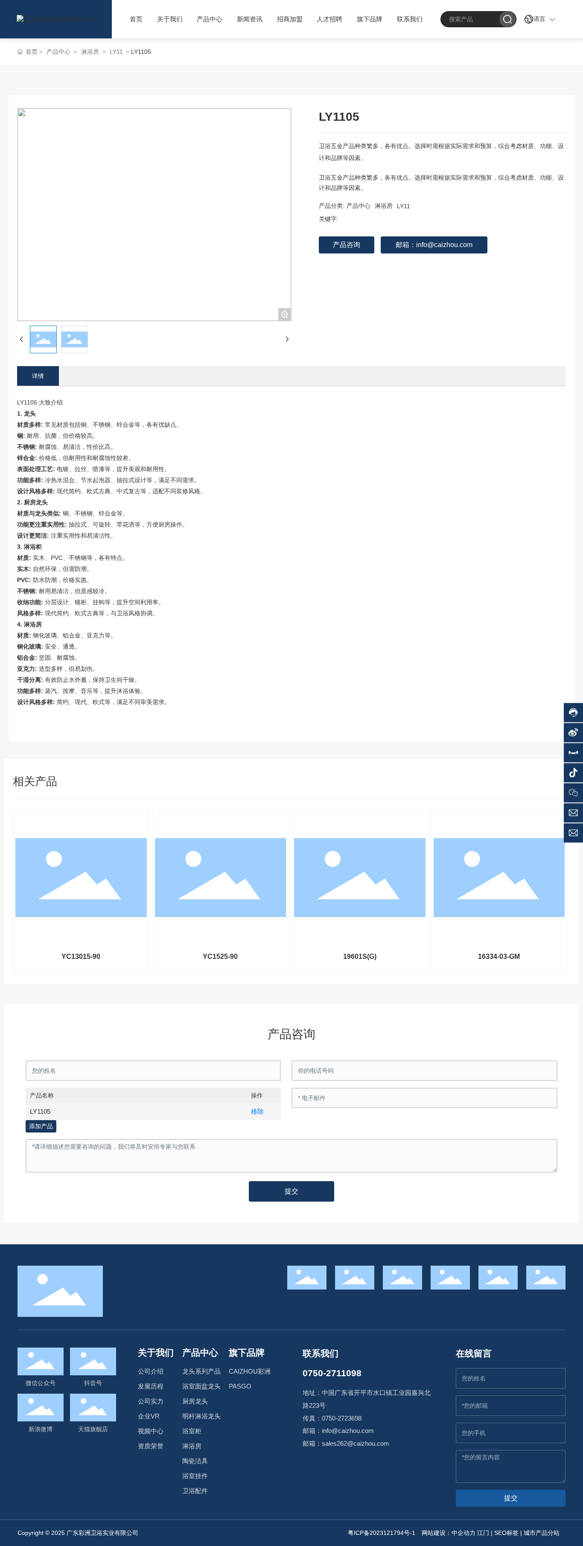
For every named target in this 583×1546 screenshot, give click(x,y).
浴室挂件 (195, 1476)
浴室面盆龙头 (201, 1386)
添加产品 (41, 1126)
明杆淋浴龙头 (201, 1416)
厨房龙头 (195, 1401)
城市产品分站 (542, 1532)
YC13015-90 (80, 956)
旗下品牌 (247, 1352)
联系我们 (320, 1353)
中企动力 (463, 1532)
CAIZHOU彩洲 (250, 1371)
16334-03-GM (499, 956)
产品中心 (58, 51)
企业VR (149, 1416)
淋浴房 (90, 51)
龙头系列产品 (201, 1371)
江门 (483, 1532)
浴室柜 (191, 1431)
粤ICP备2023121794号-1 (381, 1532)
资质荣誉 (150, 1446)
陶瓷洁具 (195, 1461)
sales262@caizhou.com (355, 1443)
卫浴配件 (195, 1491)
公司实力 (150, 1401)
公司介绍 (150, 1371)
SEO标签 (506, 1532)
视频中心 (150, 1431)
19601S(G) (359, 956)
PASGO (240, 1386)
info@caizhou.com (348, 1430)
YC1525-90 (220, 956)
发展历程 (150, 1386)
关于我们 (156, 1352)
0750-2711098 (332, 1373)
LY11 (116, 51)
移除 (257, 1111)
